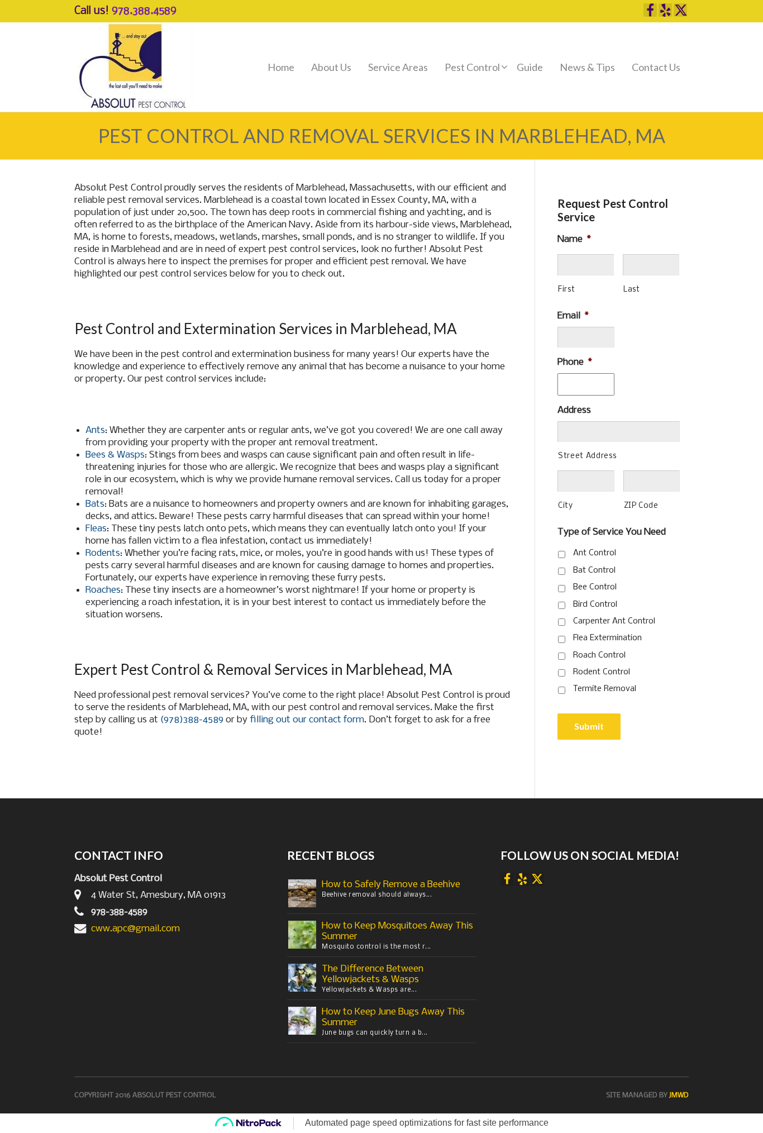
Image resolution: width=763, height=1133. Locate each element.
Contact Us (656, 67)
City (565, 506)
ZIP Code (641, 506)
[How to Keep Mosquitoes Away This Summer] (302, 934)
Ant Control (594, 553)
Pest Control (472, 67)
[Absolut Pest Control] (134, 67)
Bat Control (594, 570)
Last (631, 289)
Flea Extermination (607, 638)
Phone (574, 362)
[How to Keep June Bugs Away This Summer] (302, 1020)
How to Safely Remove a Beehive (391, 884)
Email (573, 316)
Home (281, 67)
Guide (530, 67)
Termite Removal (604, 688)
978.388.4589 (144, 11)
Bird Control (595, 604)
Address (574, 410)
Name (574, 239)
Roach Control (599, 655)
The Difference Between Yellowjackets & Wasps (372, 974)
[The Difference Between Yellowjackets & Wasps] (302, 977)
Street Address (587, 456)
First (566, 289)
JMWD (679, 1095)
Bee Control (595, 587)
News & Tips (587, 67)
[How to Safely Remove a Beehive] (302, 893)
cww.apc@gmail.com (135, 928)
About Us (331, 67)
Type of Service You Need (611, 532)
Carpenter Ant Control (614, 621)
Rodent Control (601, 672)
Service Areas (398, 67)
